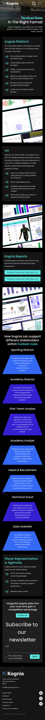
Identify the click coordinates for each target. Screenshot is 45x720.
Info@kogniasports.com (10, 687)
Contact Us (6, 705)
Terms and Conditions (10, 708)
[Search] (34, 4)
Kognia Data (6, 693)
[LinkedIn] (41, 693)
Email (7, 646)
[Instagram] (41, 698)
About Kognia (7, 699)
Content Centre (7, 702)
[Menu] (40, 3)
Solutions (5, 696)
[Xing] (41, 704)
